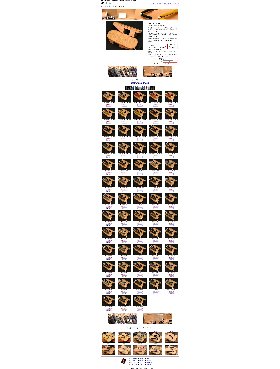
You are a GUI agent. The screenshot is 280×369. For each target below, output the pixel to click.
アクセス (161, 3)
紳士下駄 (111, 6)
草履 (140, 364)
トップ (152, 3)
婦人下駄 (141, 360)
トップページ (104, 6)
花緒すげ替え (150, 362)
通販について (167, 3)
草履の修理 (149, 364)
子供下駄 (149, 360)
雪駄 (140, 362)
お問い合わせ (175, 3)
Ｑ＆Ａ (156, 3)
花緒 (148, 358)
